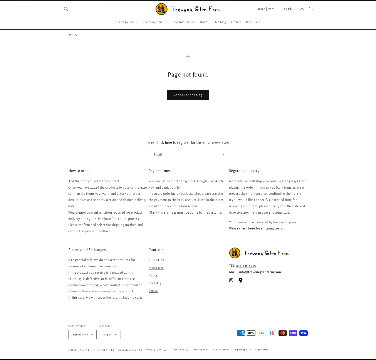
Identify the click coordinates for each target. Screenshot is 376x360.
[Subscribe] (222, 155)
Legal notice (261, 349)
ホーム (72, 35)
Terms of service (220, 349)
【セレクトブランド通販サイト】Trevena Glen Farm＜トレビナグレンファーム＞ (123, 350)
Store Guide (156, 268)
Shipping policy (242, 349)
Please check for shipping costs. (256, 228)
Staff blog (155, 283)
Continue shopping (188, 95)
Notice (153, 275)
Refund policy (180, 349)
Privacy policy (200, 349)
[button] (66, 9)
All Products (156, 260)
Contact (153, 290)
